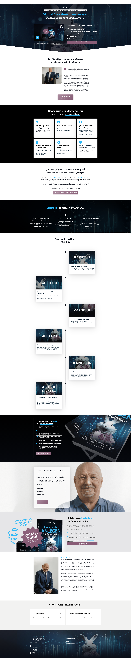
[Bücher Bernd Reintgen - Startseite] (65, 8)
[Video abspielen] (37, 37)
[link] (36, 639)
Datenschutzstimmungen (92, 38)
